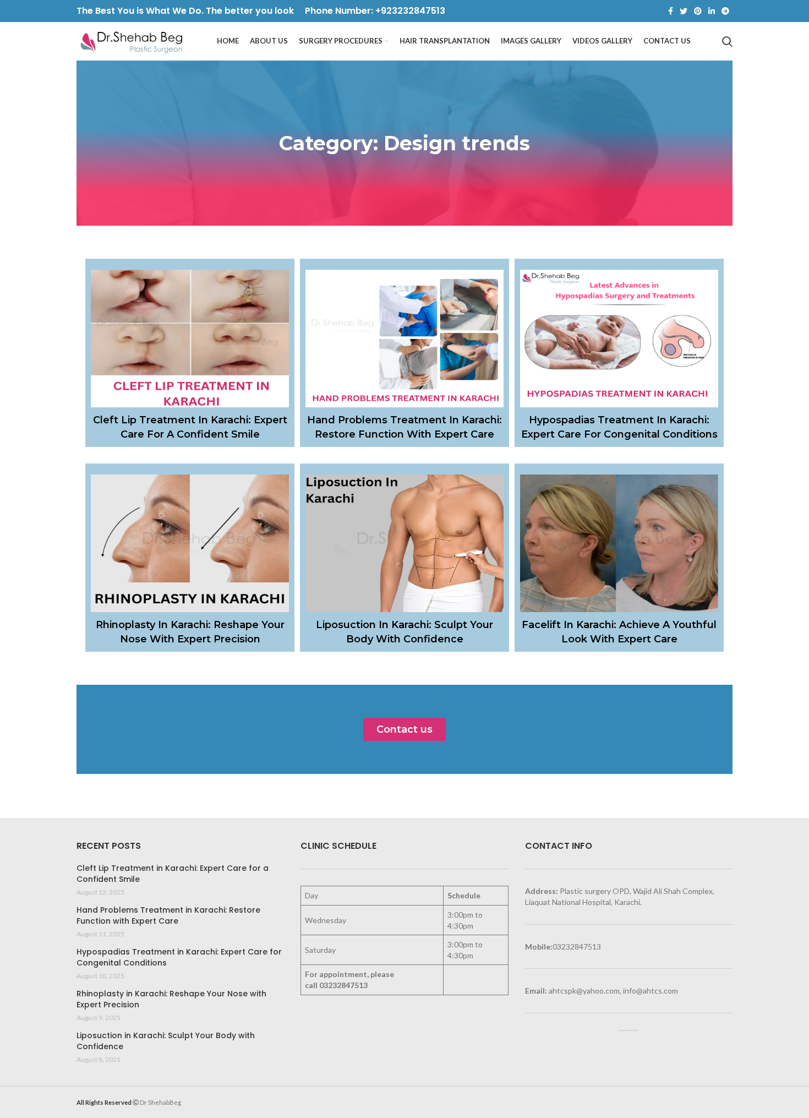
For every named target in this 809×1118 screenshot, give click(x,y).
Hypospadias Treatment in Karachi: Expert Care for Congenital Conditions (179, 957)
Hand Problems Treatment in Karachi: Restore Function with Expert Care (168, 915)
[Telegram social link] (725, 11)
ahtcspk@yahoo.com (584, 990)
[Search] (727, 41)
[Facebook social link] (670, 11)
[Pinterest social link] (698, 11)
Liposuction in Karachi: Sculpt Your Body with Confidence (165, 1041)
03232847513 (343, 985)
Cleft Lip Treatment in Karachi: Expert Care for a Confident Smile (172, 874)
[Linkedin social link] (711, 11)
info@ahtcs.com (650, 990)
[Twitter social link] (683, 11)
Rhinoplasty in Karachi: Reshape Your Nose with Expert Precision (171, 999)
